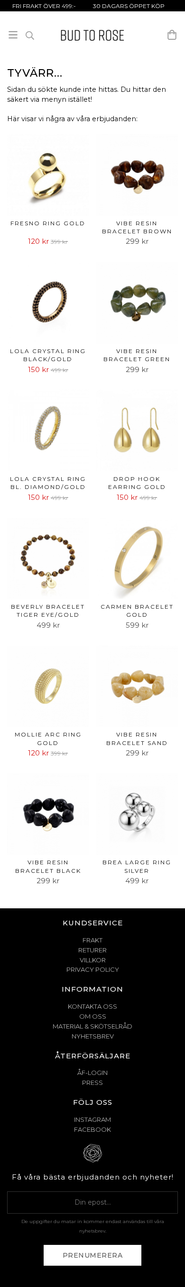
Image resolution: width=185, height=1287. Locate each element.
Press (92, 1082)
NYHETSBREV (93, 1036)
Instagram (92, 1119)
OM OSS (92, 1016)
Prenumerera (93, 1255)
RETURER (92, 950)
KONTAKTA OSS (92, 1006)
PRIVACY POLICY (92, 969)
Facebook (92, 1129)
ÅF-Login (92, 1072)
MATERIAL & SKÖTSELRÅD (92, 1026)
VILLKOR (93, 960)
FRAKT (92, 940)
